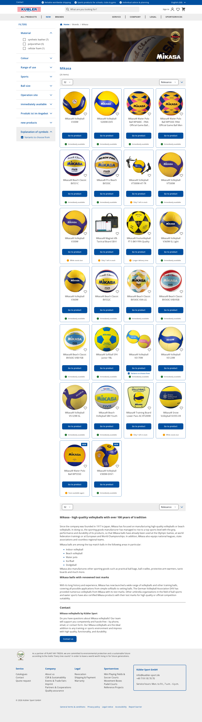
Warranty (79, 680)
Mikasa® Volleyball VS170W (138, 356)
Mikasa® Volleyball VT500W (170, 182)
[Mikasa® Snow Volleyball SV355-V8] (170, 397)
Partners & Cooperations (58, 687)
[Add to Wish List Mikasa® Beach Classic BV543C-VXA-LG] (149, 292)
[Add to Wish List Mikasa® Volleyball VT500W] (181, 175)
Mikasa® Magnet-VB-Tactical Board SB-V (106, 240)
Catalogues (21, 674)
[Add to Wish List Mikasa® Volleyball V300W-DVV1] (117, 466)
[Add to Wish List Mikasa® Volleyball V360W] (85, 292)
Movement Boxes (113, 680)
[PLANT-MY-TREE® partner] (22, 655)
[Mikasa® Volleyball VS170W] (138, 339)
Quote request (23, 680)
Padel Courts (110, 684)
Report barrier (135, 707)
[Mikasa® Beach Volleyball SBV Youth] (106, 397)
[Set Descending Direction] (181, 82)
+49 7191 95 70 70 (145, 678)
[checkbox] (38, 39)
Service (116, 17)
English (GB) (176, 2)
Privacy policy (94, 707)
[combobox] (102, 9)
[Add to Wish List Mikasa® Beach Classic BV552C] (117, 292)
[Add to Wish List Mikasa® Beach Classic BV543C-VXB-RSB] (181, 292)
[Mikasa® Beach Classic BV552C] (106, 281)
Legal (153, 17)
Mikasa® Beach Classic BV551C (74, 182)
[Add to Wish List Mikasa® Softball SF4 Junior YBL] (117, 350)
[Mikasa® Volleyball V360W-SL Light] (170, 222)
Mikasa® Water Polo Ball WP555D (74, 472)
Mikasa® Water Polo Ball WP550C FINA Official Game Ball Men (170, 122)
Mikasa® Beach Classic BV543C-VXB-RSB (170, 298)
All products (29, 17)
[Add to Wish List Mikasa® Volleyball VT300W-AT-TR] (149, 175)
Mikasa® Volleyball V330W (74, 120)
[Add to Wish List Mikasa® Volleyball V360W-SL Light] (181, 233)
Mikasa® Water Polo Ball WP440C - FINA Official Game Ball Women (138, 122)
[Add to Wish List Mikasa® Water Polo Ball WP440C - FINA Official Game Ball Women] (149, 114)
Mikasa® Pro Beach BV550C (107, 182)
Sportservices (174, 17)
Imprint (49, 684)
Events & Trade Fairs (55, 680)
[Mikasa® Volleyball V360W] (74, 281)
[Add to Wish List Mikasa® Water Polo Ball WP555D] (85, 466)
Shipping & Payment (85, 677)
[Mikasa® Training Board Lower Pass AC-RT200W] (138, 397)
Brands (59, 17)
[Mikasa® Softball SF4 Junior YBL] (106, 339)
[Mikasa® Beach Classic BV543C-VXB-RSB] (170, 281)
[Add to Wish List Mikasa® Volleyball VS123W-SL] (85, 408)
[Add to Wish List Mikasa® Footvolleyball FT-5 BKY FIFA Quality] (149, 233)
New (48, 17)
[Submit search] (67, 9)
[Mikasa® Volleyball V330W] (74, 103)
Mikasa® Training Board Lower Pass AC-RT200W (138, 414)
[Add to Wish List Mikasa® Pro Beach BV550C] (117, 175)
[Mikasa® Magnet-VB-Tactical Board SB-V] (106, 222)
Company (135, 17)
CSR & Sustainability (55, 677)
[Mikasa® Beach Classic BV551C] (74, 164)
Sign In (166, 9)
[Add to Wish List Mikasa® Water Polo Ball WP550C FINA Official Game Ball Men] (181, 114)
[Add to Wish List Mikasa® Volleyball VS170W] (149, 350)
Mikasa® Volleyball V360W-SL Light (170, 240)
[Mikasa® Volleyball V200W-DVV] (106, 103)
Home (66, 24)
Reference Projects (114, 687)
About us (50, 674)
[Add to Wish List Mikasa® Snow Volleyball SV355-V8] (181, 408)
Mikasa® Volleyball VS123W (170, 356)
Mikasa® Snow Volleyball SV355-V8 (171, 414)
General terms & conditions (72, 707)
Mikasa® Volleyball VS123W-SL (74, 414)
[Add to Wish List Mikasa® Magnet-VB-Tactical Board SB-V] (117, 233)
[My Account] (172, 9)
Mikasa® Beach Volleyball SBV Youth (106, 414)
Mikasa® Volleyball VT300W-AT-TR (138, 182)
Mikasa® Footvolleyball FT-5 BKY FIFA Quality (139, 240)
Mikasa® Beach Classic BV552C (106, 298)
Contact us (68, 639)
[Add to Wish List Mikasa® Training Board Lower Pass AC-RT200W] (149, 408)
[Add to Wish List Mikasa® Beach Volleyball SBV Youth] (117, 408)
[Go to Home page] (29, 9)
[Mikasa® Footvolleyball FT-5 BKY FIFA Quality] (138, 222)
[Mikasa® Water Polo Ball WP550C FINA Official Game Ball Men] (170, 103)
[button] (36, 33)
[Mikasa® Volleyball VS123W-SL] (74, 397)
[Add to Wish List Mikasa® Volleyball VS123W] (181, 350)
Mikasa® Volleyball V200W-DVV (106, 120)
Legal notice (107, 707)
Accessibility (121, 707)
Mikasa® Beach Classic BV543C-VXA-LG (138, 298)
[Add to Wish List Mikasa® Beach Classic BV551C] (85, 175)
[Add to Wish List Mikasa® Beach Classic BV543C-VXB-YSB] (85, 350)
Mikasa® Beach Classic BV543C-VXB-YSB (74, 356)
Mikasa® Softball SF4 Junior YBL (106, 356)
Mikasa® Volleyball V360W (74, 298)
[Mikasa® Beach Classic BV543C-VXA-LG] (138, 281)
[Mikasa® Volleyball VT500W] (170, 164)
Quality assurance (54, 690)
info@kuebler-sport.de (148, 675)
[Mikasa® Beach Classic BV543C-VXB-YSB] (74, 339)
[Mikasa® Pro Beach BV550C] (106, 164)
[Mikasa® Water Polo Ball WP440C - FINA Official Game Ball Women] (138, 103)
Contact (20, 677)
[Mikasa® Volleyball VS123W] (170, 339)
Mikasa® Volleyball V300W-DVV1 (106, 472)
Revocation (80, 674)
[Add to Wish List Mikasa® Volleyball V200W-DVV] (117, 114)
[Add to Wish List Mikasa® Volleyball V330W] (85, 114)
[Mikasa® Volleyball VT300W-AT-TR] (138, 164)
